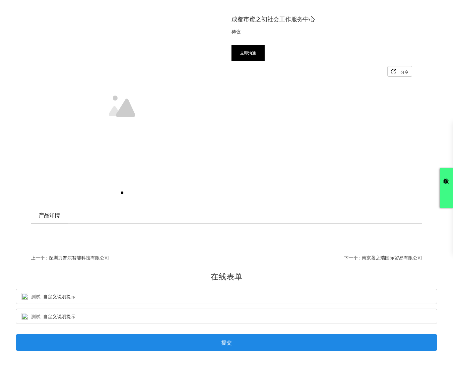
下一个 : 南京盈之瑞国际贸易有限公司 (383, 258)
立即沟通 (248, 53)
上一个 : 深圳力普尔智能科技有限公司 (70, 258)
